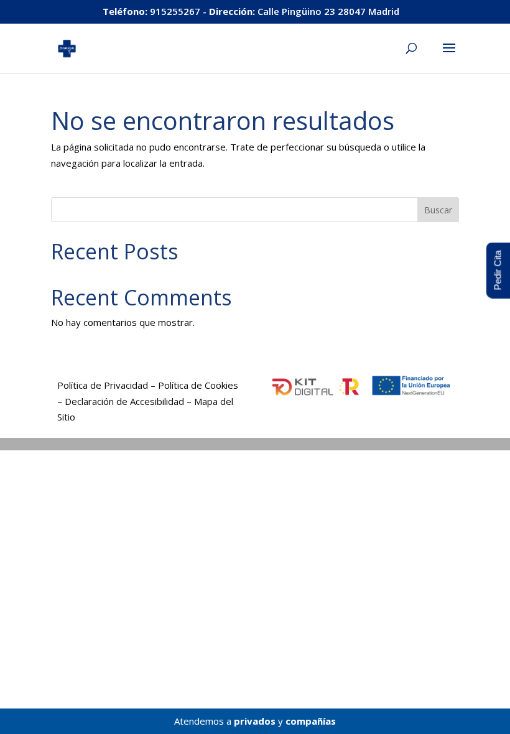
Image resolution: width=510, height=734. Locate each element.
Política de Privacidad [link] (102, 385)
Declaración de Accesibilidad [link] (124, 401)
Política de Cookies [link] (198, 385)
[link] (66, 47)
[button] (449, 56)
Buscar (438, 210)
